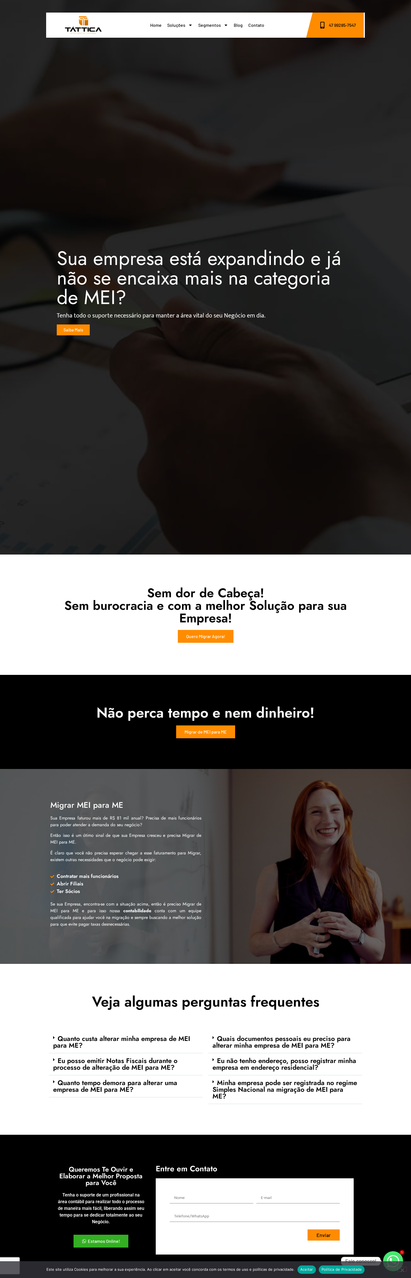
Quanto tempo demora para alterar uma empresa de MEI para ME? (115, 1086)
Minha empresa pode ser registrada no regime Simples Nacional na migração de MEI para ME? (284, 1089)
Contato (256, 25)
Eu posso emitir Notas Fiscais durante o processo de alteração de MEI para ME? (115, 1064)
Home (156, 25)
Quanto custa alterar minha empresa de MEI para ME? (121, 1042)
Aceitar (306, 1269)
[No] (402, 1269)
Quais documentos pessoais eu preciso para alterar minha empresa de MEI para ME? (281, 1042)
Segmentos (209, 25)
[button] (126, 1042)
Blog (238, 25)
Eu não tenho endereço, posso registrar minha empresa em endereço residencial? (284, 1064)
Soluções (176, 25)
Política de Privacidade (342, 1269)
